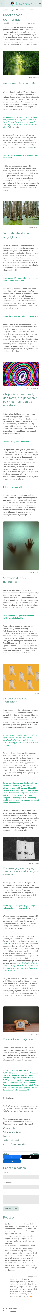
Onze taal (6, 1136)
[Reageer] (36, 1224)
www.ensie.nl (33, 147)
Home (5, 10)
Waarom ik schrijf (9, 1128)
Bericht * (6, 1192)
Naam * (6, 1172)
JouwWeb (13, 1311)
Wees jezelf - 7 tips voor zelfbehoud (16, 1144)
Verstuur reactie (11, 1208)
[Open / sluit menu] (40, 3)
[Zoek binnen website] (2, 3)
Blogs (12, 10)
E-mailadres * (8, 1182)
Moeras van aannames (25, 10)
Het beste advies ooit (11, 1140)
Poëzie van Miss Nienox (12, 1132)
